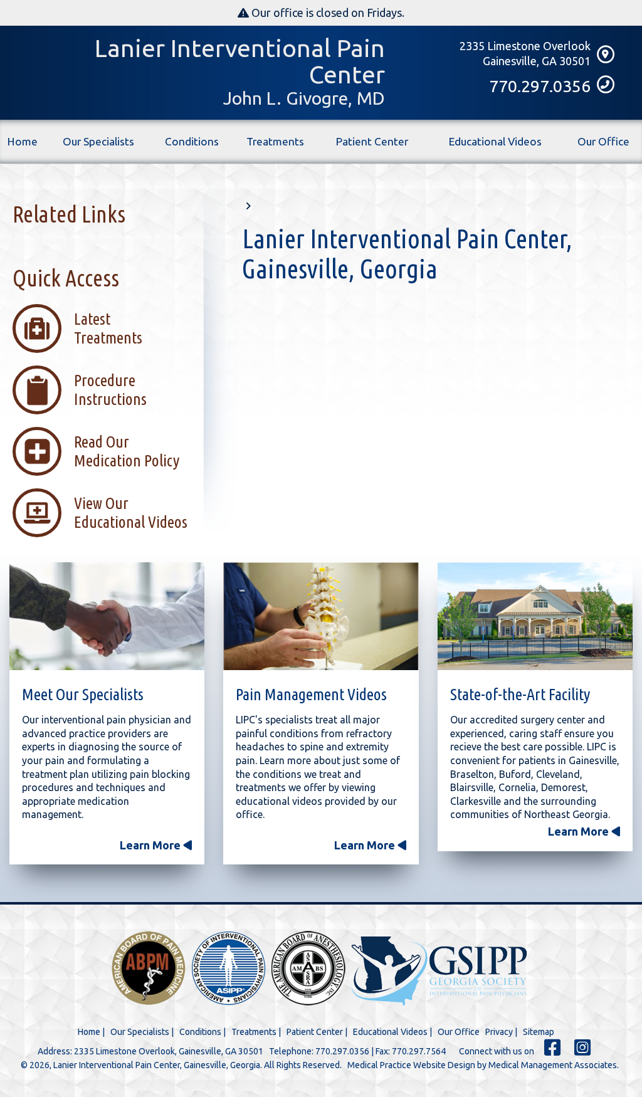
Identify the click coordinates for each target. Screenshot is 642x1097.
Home (23, 141)
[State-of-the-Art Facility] (535, 618)
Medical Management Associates (552, 1065)
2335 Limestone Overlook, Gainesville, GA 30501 (168, 1051)
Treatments (275, 141)
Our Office (603, 141)
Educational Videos (495, 141)
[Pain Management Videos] (320, 618)
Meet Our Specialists (83, 694)
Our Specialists (98, 141)
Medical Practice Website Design (411, 1065)
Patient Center (372, 141)
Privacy (499, 1032)
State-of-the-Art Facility (520, 694)
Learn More (151, 845)
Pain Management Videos (311, 694)
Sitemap (538, 1032)
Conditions (192, 141)
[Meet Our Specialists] (106, 618)
